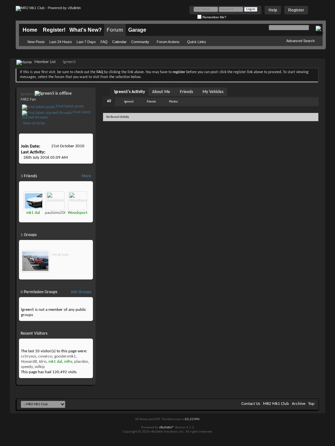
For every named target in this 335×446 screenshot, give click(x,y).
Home (30, 30)
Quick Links (196, 42)
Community (140, 42)
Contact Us (250, 404)
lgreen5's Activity (129, 92)
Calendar (119, 42)
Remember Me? (214, 17)
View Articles (33, 123)
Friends (186, 92)
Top (311, 404)
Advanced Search (300, 41)
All (109, 101)
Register (296, 10)
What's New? (85, 30)
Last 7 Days (86, 42)
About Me (161, 92)
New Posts (36, 42)
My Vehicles (213, 92)
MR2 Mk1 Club (276, 404)
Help (273, 10)
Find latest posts (69, 106)
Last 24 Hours (60, 42)
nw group (60, 254)
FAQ (104, 42)
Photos (173, 101)
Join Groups (81, 292)
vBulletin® (166, 427)
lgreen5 (129, 101)
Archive (298, 404)
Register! (54, 30)
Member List (45, 62)
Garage (137, 30)
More (86, 176)
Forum (115, 30)
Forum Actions (168, 42)
